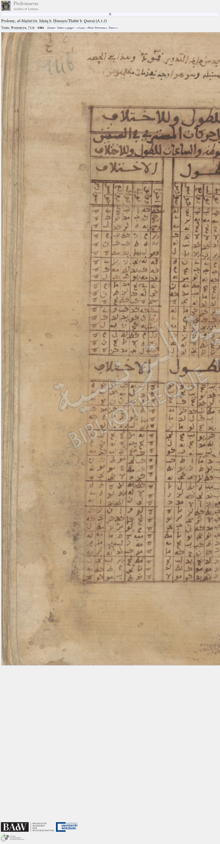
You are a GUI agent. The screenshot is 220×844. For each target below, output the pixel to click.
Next (91, 27)
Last (82, 27)
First (111, 27)
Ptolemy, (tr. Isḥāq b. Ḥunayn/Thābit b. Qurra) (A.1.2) (54, 21)
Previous (100, 27)
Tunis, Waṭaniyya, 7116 (18, 28)
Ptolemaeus (25, 6)
